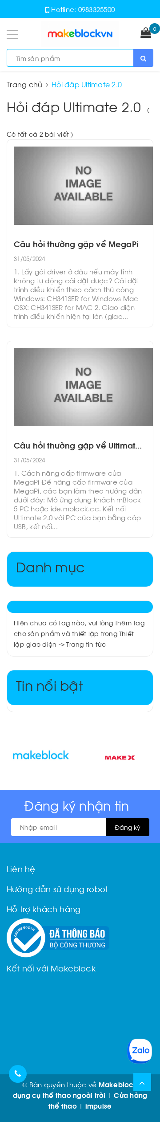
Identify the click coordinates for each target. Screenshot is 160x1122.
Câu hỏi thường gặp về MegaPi (76, 243)
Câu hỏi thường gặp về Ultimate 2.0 (80, 445)
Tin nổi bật (49, 684)
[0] (145, 33)
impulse (98, 1105)
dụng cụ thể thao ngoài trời (59, 1095)
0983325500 (96, 9)
